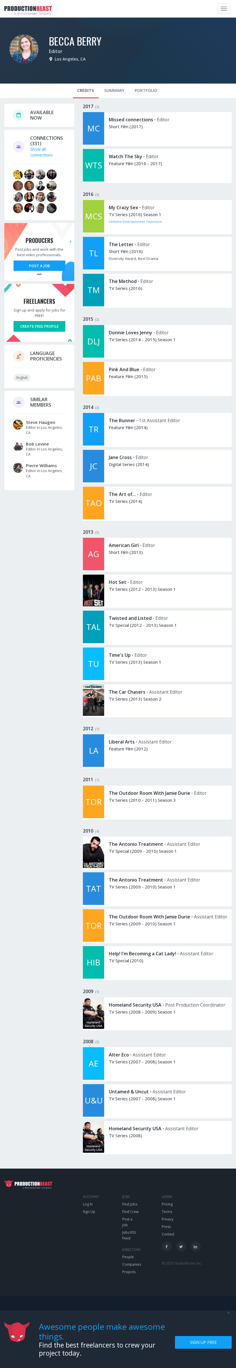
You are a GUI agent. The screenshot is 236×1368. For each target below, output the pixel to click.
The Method (123, 281)
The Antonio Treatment (136, 844)
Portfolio (146, 90)
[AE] (93, 1078)
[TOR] (93, 816)
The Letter (121, 244)
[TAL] (93, 641)
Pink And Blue (124, 369)
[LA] (93, 765)
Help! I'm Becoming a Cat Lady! (142, 953)
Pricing (167, 1204)
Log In (88, 1204)
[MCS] (93, 231)
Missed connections (131, 119)
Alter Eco (119, 1055)
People (128, 1256)
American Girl (124, 545)
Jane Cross (120, 457)
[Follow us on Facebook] (167, 1246)
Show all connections (41, 152)
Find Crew (130, 1211)
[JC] (93, 481)
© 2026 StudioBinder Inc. (182, 1263)
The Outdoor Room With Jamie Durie (149, 793)
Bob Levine (37, 444)
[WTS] (93, 180)
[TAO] (93, 517)
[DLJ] (93, 356)
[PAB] (93, 393)
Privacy (167, 1219)
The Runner (122, 420)
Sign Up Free (203, 1342)
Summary (114, 90)
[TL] (93, 268)
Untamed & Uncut (129, 1091)
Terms (167, 1211)
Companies (131, 1264)
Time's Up (120, 655)
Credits (85, 90)
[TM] (93, 304)
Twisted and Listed (130, 618)
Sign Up (89, 1211)
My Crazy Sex (123, 207)
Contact (168, 1234)
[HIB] (93, 977)
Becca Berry (75, 40)
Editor (55, 51)
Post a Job (39, 265)
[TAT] (93, 903)
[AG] (93, 568)
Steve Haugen (40, 422)
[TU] (93, 678)
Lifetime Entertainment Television (135, 221)
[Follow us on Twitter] (181, 1246)
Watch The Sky (125, 156)
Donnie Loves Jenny (130, 332)
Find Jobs (129, 1204)
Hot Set (117, 582)
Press (166, 1226)
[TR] (93, 444)
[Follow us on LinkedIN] (196, 1246)
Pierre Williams (41, 465)
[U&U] (93, 1115)
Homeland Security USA (135, 1005)
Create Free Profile (39, 326)
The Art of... (122, 494)
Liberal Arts (122, 742)
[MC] (93, 143)
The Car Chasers (127, 692)
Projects (129, 1271)
